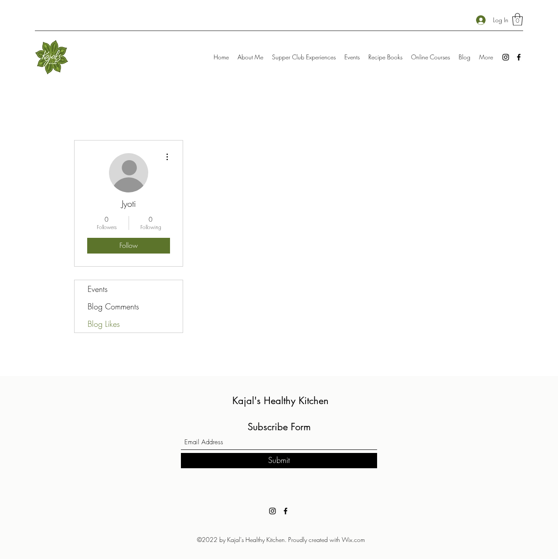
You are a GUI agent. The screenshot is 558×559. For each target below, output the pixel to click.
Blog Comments (113, 306)
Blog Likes (104, 324)
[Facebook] (518, 57)
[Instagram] (505, 57)
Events (98, 289)
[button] (517, 19)
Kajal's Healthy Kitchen (280, 400)
